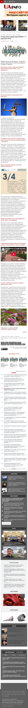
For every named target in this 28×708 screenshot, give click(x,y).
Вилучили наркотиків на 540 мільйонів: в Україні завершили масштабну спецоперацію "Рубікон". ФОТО (15, 460)
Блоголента (20, 694)
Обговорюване (10, 652)
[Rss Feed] (5, 2)
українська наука (18, 344)
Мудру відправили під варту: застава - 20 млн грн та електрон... (7, 28)
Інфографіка (14, 610)
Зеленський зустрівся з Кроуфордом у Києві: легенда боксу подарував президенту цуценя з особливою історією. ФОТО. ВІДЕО (14, 543)
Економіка (23, 691)
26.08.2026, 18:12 (7, 572)
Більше (14, 468)
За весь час (21, 655)
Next (26, 26)
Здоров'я (23, 692)
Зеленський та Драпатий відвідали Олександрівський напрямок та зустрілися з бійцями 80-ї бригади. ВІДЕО (14, 446)
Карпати (11, 344)
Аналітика (14, 474)
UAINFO (25, 332)
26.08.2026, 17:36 (7, 587)
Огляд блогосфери (13, 694)
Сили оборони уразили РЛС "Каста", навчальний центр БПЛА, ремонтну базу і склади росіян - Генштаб (14, 465)
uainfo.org (15, 700)
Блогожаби (14, 591)
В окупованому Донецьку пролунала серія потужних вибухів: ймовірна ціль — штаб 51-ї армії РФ (14, 385)
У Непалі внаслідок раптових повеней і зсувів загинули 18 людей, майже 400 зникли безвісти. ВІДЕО (15, 399)
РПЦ (8, 344)
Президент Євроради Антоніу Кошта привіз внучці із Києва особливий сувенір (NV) (13, 566)
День (6, 655)
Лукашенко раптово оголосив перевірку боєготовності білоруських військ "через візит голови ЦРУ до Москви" (15, 431)
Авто (18, 692)
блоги (6, 342)
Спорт (3, 694)
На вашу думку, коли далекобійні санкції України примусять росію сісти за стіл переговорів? (12, 500)
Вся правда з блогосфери (6, 34)
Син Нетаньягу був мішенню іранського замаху (15, 426)
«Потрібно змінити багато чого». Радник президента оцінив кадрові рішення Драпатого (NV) (14, 580)
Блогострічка (14, 562)
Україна (2, 342)
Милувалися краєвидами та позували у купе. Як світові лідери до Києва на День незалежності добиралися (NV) (15, 570)
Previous (1, 26)
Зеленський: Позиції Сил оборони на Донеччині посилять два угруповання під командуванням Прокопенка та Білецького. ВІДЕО (15, 436)
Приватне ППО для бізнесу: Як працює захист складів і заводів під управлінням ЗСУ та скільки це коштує (16, 490)
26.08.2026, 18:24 (7, 567)
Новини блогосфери (16, 34)
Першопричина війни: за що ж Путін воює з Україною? (16, 635)
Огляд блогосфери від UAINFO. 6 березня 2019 (4, 365)
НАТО (24, 344)
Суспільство (18, 691)
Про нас (3, 703)
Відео (9, 694)
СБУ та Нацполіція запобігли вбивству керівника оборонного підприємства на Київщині (13, 441)
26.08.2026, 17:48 (7, 582)
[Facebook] (7, 2)
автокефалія (3, 344)
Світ (3, 692)
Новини (13, 372)
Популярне (19, 652)
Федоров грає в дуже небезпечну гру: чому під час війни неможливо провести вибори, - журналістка (17, 484)
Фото (14, 528)
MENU (1, 1)
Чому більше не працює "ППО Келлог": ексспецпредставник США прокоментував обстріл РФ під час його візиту (14, 380)
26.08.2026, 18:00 (7, 577)
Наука (9, 692)
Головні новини (8, 691)
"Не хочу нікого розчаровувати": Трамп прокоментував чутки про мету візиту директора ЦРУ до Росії (13, 409)
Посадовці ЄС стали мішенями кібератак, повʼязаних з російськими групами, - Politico (16, 478)
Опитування (14, 496)
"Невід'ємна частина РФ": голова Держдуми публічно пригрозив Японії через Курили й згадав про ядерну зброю (14, 414)
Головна (3, 691)
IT (20, 692)
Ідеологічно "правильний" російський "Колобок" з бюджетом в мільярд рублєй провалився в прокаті (16, 642)
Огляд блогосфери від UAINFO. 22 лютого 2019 (13, 365)
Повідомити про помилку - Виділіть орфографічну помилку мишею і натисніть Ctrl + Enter (14, 338)
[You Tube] (12, 2)
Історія (12, 692)
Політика (13, 691)
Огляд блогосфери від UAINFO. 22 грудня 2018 (22, 365)
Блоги (14, 626)
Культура (6, 692)
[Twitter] (9, 2)
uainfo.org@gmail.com (18, 703)
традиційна (22, 61)
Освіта (16, 692)
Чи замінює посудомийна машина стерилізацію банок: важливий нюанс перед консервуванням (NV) (14, 575)
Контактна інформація (10, 703)
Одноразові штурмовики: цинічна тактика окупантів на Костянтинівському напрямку (15, 630)
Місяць (14, 655)
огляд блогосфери (12, 342)
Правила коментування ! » (21, 371)
